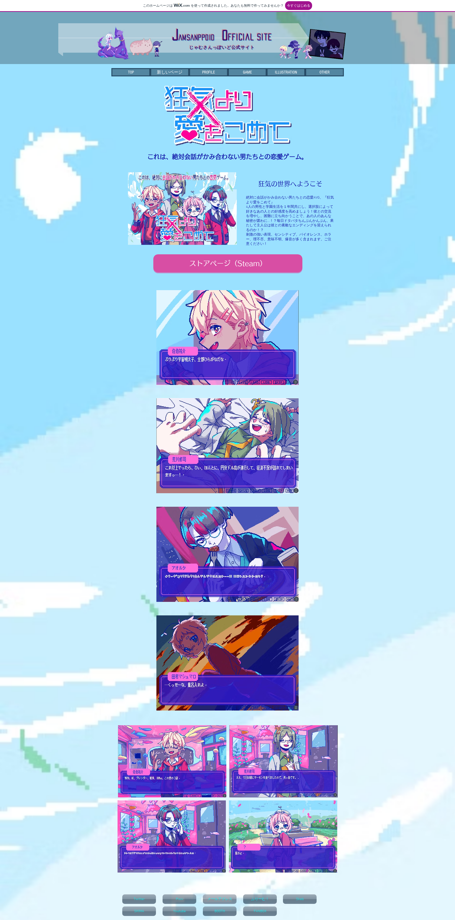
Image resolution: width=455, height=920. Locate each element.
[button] (324, 72)
